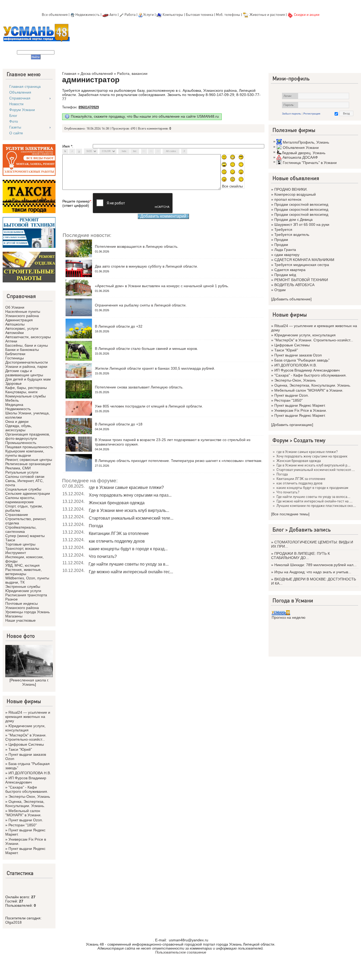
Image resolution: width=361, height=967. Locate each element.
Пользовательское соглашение (180, 952)
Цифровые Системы (26, 744)
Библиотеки (15, 354)
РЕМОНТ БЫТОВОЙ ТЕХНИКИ (301, 280)
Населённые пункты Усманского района (22, 313)
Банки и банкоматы (22, 349)
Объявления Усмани (301, 147)
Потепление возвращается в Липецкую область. (136, 246)
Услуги (149, 14)
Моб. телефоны (228, 14)
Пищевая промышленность (29, 447)
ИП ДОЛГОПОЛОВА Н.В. (29, 773)
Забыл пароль (291, 113)
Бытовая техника (199, 14)
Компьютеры (173, 14)
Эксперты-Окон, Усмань (29, 796)
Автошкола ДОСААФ (300, 157)
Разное (11, 599)
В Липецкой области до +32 (118, 326)
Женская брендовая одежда (117, 503)
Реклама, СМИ (18, 468)
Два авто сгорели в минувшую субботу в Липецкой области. (146, 266)
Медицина (14, 404)
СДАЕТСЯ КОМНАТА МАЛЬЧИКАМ (304, 260)
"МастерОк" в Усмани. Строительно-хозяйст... (26, 737)
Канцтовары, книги (21, 392)
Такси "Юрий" (20, 749)
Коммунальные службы (25, 396)
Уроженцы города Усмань (27, 612)
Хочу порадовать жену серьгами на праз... (130, 495)
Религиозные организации (28, 464)
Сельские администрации (27, 493)
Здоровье (13, 383)
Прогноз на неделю (289, 617)
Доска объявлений (97, 73)
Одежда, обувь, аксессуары (18, 428)
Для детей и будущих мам (28, 379)
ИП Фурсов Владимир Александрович (25, 780)
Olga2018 (13, 922)
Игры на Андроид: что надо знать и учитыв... (312, 572)
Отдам (280, 290)
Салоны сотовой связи (24, 476)
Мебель (12, 400)
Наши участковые (20, 620)
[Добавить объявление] (291, 299)
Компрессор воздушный (295, 194)
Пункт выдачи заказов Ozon (298, 355)
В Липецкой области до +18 (118, 424)
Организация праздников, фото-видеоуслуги (27, 436)
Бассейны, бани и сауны (26, 345)
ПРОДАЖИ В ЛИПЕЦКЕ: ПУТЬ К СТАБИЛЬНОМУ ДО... (300, 555)
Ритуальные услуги (21, 472)
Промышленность (20, 443)
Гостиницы (14, 358)
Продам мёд (285, 275)
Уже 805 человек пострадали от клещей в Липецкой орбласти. (149, 406)
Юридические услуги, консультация (25, 728)
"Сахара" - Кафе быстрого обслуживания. (26, 789)
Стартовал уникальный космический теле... (131, 518)
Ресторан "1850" (22, 825)
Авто (113, 14)
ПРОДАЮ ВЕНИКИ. (291, 189)
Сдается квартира (290, 270)
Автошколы (15, 324)
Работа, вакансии (132, 73)
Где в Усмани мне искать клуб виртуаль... (129, 510)
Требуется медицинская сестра (301, 265)
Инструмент (15, 553)
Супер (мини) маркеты (25, 536)
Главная (69, 73)
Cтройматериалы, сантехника (20, 529)
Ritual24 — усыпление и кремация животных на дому (27, 716)
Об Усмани (14, 307)
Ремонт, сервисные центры (28, 459)
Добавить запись (310, 529)
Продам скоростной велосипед (301, 204)
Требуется (283, 229)
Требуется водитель (291, 234)
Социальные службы (23, 489)
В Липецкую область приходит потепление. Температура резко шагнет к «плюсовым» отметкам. (178, 461)
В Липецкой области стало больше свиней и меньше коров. (146, 348)
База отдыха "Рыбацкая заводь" (302, 360)
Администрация (19, 320)
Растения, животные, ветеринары (23, 571)
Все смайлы (232, 186)
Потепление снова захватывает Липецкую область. (139, 387)
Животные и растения (267, 14)
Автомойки (14, 333)
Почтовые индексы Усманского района (22, 605)
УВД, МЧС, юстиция (22, 565)
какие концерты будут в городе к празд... (128, 549)
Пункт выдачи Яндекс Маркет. (300, 405)
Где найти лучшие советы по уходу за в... (129, 564)
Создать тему (309, 440)
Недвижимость (87, 14)
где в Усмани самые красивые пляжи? (126, 487)
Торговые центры (20, 544)
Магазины (13, 616)
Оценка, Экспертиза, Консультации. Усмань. (25, 803)
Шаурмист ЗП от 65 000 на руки (301, 224)
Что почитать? (103, 556)
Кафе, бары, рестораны (26, 388)
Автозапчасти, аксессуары (28, 337)
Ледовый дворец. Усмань (303, 153)
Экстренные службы (22, 586)
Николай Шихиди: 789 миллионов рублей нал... (315, 565)
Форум (280, 440)
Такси (10, 540)
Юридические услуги (23, 591)
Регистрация (311, 113)
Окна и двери (17, 421)
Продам (281, 239)
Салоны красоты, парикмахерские (20, 500)
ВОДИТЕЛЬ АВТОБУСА (294, 285)
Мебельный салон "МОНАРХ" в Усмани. (23, 813)
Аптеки (11, 341)
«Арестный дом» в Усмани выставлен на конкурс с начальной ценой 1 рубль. (162, 286)
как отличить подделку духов (117, 541)
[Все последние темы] (290, 514)
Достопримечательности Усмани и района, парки (26, 364)
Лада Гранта (285, 250)
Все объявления (55, 14)
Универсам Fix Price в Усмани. (300, 410)
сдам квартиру (286, 255)
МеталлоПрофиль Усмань (306, 142)
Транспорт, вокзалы (22, 548)
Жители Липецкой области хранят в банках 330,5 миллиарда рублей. (155, 368)
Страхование (16, 514)
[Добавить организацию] (292, 425)
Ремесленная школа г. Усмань (30, 682)
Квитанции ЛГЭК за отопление (119, 533)
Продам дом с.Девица (293, 219)
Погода (96, 526)
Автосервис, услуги (21, 328)
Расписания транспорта (26, 595)
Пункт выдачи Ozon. (25, 820)
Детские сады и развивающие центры (24, 373)
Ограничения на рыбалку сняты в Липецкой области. (141, 305)
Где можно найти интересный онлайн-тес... (131, 572)
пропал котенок (287, 199)
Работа (130, 14)
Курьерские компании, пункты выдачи (24, 453)
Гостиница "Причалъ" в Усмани (310, 163)
